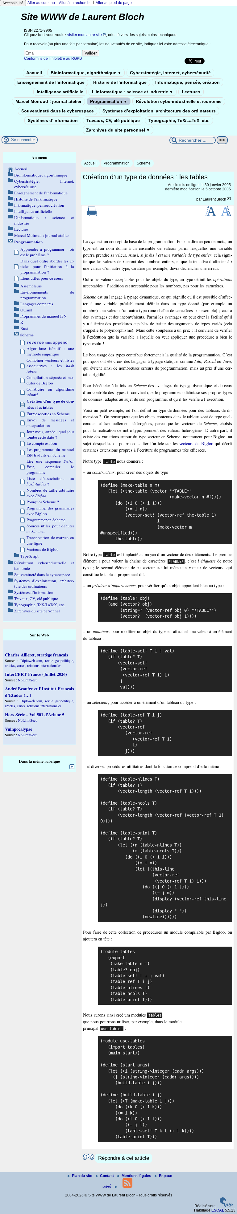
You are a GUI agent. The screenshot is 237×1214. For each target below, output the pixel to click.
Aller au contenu (41, 3)
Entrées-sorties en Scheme (48, 413)
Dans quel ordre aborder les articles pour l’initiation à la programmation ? (47, 266)
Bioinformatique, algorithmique (86, 72)
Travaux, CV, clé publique (113, 120)
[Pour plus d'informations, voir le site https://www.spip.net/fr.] (226, 1206)
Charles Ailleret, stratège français (36, 655)
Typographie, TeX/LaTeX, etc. (179, 120)
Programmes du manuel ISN (43, 316)
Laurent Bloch (214, 199)
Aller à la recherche (75, 3)
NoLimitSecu (27, 679)
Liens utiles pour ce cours (41, 278)
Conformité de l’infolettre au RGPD (53, 58)
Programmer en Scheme (46, 519)
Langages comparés (36, 304)
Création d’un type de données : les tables (50, 404)
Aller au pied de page (114, 3)
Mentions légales (137, 1176)
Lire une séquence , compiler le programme (50, 466)
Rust (24, 328)
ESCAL (217, 1210)
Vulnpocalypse (18, 729)
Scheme (144, 163)
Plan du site (82, 1176)
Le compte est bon (42, 443)
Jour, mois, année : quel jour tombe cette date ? (50, 434)
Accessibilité (12, 3)
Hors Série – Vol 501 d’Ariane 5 (34, 714)
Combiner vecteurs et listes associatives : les (50, 365)
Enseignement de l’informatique (51, 82)
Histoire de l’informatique (120, 82)
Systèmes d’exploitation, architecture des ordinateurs (159, 110)
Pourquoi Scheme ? (43, 502)
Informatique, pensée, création (187, 82)
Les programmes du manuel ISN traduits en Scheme (50, 452)
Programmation (108, 101)
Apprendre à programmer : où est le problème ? (47, 252)
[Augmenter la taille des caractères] (210, 215)
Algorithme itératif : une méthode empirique (50, 351)
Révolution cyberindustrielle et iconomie (179, 101)
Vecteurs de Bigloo (43, 549)
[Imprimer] (92, 215)
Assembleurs (31, 286)
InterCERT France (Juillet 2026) (36, 674)
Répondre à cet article (123, 1158)
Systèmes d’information (53, 120)
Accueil (34, 72)
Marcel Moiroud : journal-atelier (48, 101)
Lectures (191, 91)
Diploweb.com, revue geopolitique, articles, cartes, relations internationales (39, 663)
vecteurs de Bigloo (196, 443)
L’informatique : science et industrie (132, 91)
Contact (107, 1176)
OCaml (26, 310)
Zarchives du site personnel (118, 130)
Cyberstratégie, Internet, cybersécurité (170, 72)
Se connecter (23, 139)
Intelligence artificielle (60, 91)
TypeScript (29, 556)
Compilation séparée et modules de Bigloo (50, 380)
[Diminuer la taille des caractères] (226, 215)
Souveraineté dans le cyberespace (57, 110)
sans (47, 342)
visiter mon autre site (84, 35)
